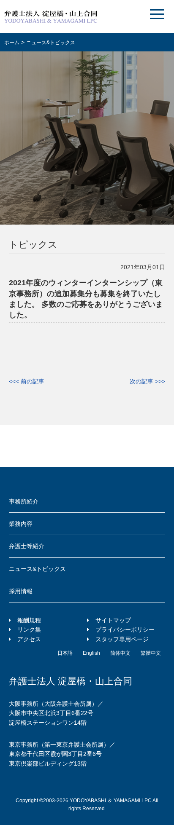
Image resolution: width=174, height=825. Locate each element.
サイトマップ (113, 620)
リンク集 (29, 629)
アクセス (29, 639)
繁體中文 (151, 653)
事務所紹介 (23, 501)
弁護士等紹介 (26, 546)
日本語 (65, 653)
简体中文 (120, 653)
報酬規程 (29, 620)
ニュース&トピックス (37, 568)
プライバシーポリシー (125, 629)
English (91, 653)
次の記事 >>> (147, 381)
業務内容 (21, 523)
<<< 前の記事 (26, 381)
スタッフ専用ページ (122, 639)
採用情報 (21, 591)
